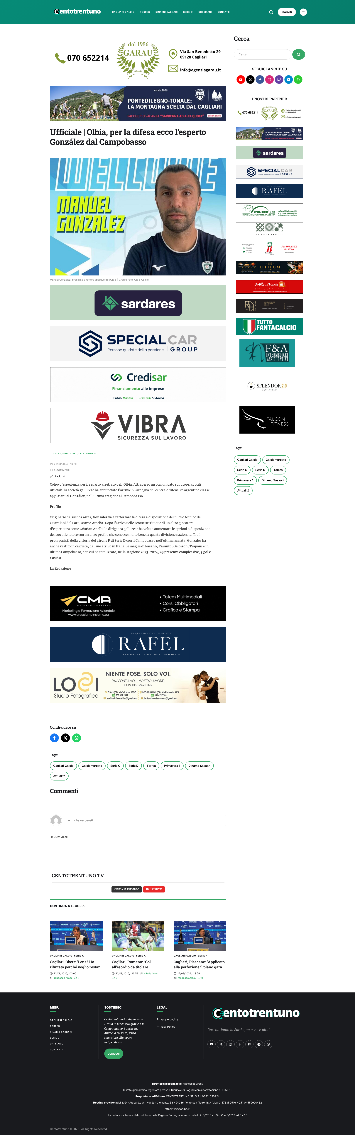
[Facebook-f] (260, 79)
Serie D (133, 766)
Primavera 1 (172, 766)
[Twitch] (279, 79)
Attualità (59, 776)
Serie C (115, 766)
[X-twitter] (250, 79)
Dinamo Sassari (199, 766)
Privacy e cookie (167, 1019)
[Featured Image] (76, 936)
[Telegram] (288, 79)
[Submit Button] (298, 54)
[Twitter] (65, 737)
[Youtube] (240, 79)
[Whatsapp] (298, 79)
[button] (271, 12)
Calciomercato (92, 766)
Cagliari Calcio (63, 766)
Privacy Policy (166, 1026)
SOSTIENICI (113, 1007)
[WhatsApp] (76, 737)
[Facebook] (54, 737)
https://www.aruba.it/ (177, 1108)
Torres (151, 766)
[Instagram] (269, 79)
